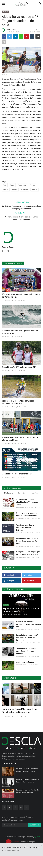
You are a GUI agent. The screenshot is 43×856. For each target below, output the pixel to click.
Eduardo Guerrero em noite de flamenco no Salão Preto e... (27, 770)
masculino (24, 190)
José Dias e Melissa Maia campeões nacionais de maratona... (18, 402)
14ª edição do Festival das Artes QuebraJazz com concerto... (26, 651)
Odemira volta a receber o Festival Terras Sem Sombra (27, 514)
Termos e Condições (28, 842)
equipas (14, 190)
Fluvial (12, 185)
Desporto (5, 12)
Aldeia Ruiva (22, 185)
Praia (4, 185)
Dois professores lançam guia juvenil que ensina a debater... (28, 553)
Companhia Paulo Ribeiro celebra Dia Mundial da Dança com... (19, 711)
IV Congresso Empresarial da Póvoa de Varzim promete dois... (27, 540)
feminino (35, 190)
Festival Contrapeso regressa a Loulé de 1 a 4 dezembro (27, 780)
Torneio (32, 185)
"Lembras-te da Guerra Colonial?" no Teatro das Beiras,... (25, 527)
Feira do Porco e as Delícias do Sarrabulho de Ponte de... (27, 791)
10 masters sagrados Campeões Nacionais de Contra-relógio (21, 295)
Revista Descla (11, 30)
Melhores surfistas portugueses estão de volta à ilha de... (20, 332)
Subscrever (34, 825)
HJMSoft (37, 837)
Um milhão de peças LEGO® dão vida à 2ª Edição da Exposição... (27, 637)
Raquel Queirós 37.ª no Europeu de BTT (19, 367)
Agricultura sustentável (25, 662)
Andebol (5, 190)
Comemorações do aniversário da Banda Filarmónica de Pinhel (21, 218)
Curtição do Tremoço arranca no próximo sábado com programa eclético (21, 207)
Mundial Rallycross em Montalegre (17, 474)
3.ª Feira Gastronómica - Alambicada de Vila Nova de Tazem (27, 502)
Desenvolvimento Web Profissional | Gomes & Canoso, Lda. (28, 624)
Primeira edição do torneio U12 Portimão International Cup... (20, 438)
